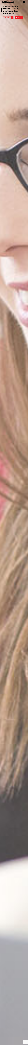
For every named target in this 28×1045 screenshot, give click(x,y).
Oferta (7, 17)
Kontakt (18, 17)
